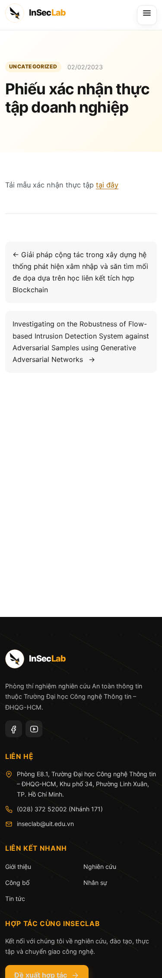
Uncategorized (33, 66)
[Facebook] (13, 728)
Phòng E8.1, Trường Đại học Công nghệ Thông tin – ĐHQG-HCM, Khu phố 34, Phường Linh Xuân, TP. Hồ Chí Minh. (86, 784)
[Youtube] (33, 728)
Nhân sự (95, 882)
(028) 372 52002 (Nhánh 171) (60, 809)
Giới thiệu (18, 866)
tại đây (107, 185)
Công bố (17, 882)
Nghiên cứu (99, 866)
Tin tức (15, 898)
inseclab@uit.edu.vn (45, 823)
